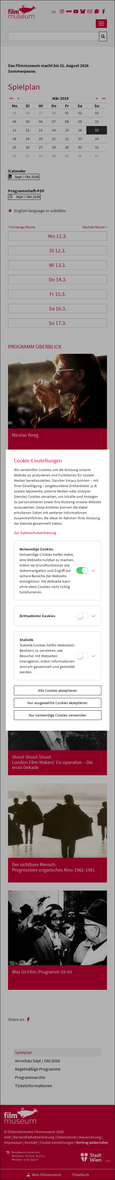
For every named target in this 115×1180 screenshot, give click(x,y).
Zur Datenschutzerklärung (35, 532)
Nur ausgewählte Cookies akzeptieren (57, 702)
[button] (93, 570)
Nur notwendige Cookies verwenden (57, 715)
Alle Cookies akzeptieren (57, 690)
